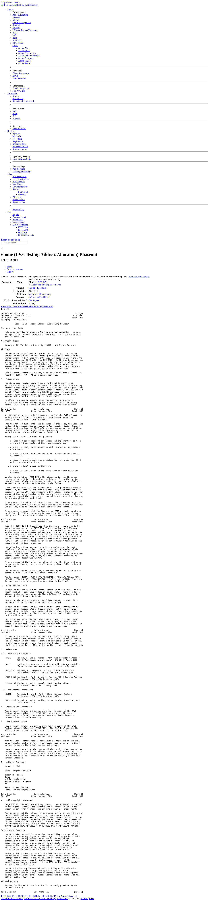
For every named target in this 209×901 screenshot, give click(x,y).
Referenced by (35, 306)
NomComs (17, 184)
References (23, 306)
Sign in (16, 214)
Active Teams (24, 63)
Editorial (16, 118)
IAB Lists (22, 232)
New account (18, 222)
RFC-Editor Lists (26, 235)
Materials (17, 136)
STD (15, 128)
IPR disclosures (19, 176)
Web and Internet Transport (25, 30)
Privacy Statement (68, 896)
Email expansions (15, 269)
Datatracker (32, 5)
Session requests (20, 149)
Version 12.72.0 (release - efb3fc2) (39, 898)
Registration (18, 141)
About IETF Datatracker (12, 898)
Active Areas (24, 50)
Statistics (16, 189)
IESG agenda (19, 181)
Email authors (7, 306)
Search (16, 96)
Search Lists (47, 306)
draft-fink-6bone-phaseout (44, 285)
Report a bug (18, 209)
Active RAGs (24, 61)
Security (16, 27)
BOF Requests (19, 78)
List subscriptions (20, 225)
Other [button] (9, 174)
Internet (16, 20)
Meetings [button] (11, 131)
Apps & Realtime (20, 15)
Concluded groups (21, 88)
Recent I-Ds (18, 98)
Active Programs (25, 58)
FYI (24, 128)
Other (15, 45)
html (33, 297)
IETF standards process (139, 276)
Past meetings (19, 169)
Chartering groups (21, 73)
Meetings (22, 194)
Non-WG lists (19, 91)
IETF (3, 896)
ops (59, 285)
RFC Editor (18, 43)
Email (91, 898)
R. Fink (32, 288)
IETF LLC (17, 40)
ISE (14, 116)
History (10, 272)
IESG (15, 32)
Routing (16, 25)
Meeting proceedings (22, 171)
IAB (14, 35)
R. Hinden (41, 288)
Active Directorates (27, 53)
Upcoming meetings (22, 159)
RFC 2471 (42, 282)
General (16, 17)
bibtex (47, 297)
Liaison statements (21, 179)
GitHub (84, 898)
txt (30, 297)
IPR (16, 306)
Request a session (20, 146)
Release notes (19, 199)
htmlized (40, 297)
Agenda (16, 133)
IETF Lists (23, 227)
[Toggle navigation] (2, 248)
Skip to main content (10, 2)
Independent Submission (40, 294)
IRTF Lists (23, 230)
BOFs (15, 76)
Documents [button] (12, 93)
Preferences (18, 219)
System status (19, 202)
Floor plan (17, 139)
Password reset (19, 217)
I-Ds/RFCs (23, 192)
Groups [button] (10, 10)
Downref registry (20, 187)
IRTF (15, 38)
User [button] (9, 212)
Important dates (19, 144)
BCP (19, 128)
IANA (57, 896)
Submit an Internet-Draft (23, 101)
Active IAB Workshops (28, 55)
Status (9, 266)
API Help (17, 197)
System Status (61, 898)
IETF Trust (38, 896)
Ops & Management (22, 22)
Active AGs (23, 48)
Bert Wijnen (34, 300)
